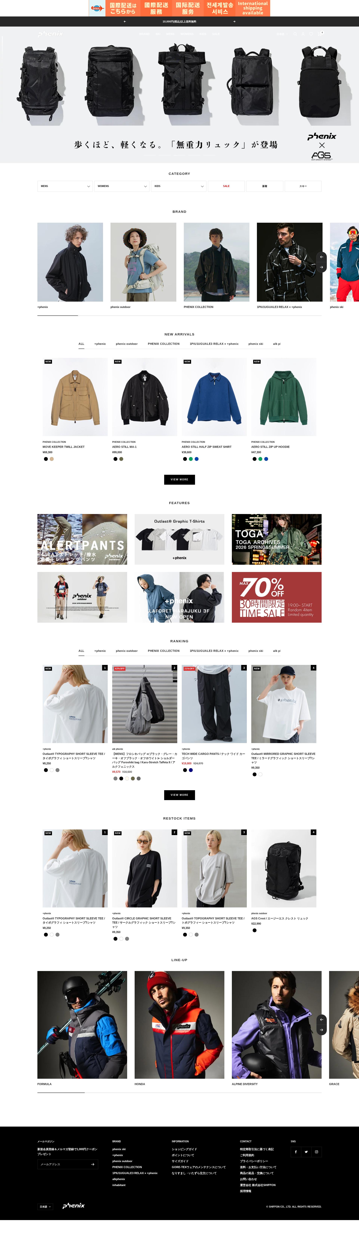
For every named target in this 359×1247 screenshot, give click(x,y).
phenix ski (255, 343)
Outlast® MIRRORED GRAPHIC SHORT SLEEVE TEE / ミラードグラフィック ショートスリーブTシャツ (283, 758)
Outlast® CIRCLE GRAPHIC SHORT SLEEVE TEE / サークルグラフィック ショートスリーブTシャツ (144, 922)
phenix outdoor (127, 343)
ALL (81, 343)
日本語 (280, 34)
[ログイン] (303, 34)
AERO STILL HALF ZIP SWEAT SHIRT (206, 446)
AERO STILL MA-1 (124, 446)
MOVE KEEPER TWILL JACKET (64, 446)
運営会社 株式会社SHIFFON (258, 1185)
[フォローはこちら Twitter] (306, 1152)
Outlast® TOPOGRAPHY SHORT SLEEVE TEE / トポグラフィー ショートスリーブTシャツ (213, 920)
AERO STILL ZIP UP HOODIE (270, 446)
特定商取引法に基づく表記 (257, 1149)
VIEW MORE (179, 479)
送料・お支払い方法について (258, 1167)
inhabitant (118, 1185)
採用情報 (245, 1191)
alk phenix (117, 749)
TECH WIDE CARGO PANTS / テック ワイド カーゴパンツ (213, 756)
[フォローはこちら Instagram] (316, 1152)
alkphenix (118, 1179)
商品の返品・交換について (257, 1173)
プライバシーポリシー (254, 1161)
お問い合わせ (248, 1179)
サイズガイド (180, 1161)
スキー (303, 186)
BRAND (144, 34)
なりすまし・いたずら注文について (194, 1173)
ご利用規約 (247, 1155)
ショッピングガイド (184, 1149)
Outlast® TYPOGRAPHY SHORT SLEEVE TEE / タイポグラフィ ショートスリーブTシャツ (74, 756)
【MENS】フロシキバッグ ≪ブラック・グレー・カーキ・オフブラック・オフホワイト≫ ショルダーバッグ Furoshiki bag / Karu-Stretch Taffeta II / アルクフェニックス (144, 760)
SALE (216, 34)
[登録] (92, 1164)
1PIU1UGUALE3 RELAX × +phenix (214, 343)
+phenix (100, 343)
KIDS (203, 34)
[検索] (295, 34)
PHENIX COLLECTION (164, 343)
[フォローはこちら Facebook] (296, 1152)
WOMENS (187, 34)
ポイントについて (183, 1155)
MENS (170, 34)
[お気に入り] (311, 34)
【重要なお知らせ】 (180, 21)
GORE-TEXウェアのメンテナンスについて (199, 1167)
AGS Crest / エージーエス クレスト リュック (279, 918)
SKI (158, 34)
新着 (264, 186)
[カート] (320, 34)
